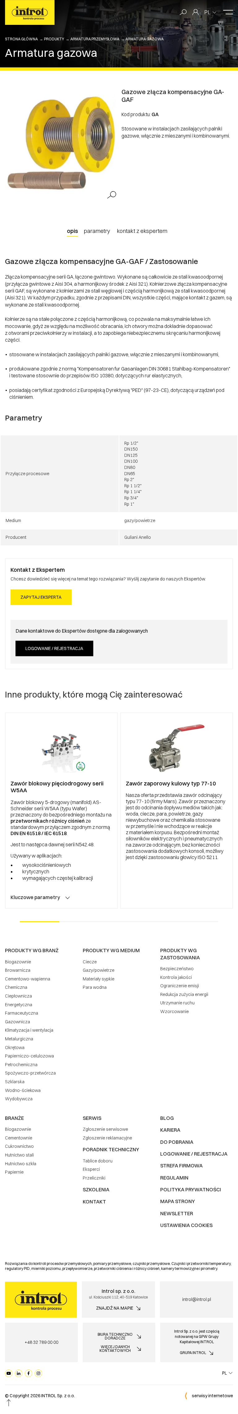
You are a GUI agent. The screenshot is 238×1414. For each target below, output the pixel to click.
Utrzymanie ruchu (177, 1003)
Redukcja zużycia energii (184, 994)
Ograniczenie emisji (179, 986)
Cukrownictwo (19, 1146)
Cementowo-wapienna (27, 979)
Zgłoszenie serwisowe (105, 1129)
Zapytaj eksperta (41, 597)
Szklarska (14, 1081)
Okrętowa (14, 1047)
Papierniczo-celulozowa (29, 1056)
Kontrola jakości (176, 977)
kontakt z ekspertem (142, 230)
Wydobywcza (19, 1099)
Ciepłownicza (18, 996)
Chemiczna (16, 987)
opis (72, 230)
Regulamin (174, 1178)
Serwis (92, 1118)
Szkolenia (96, 1189)
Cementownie (18, 1138)
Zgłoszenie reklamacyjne (107, 1138)
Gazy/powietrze (98, 970)
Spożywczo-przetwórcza (30, 1073)
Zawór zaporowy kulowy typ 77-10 (171, 783)
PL (207, 12)
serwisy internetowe (212, 1395)
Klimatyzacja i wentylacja (29, 1030)
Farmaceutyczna (21, 1013)
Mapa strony (177, 1201)
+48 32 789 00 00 (41, 1342)
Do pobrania (176, 1142)
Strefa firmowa (181, 1165)
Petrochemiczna (21, 1064)
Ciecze (90, 962)
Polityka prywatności (190, 1189)
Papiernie (14, 1172)
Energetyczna (18, 1004)
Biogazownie (18, 962)
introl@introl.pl (196, 1299)
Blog (167, 1118)
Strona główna (21, 39)
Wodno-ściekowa (23, 1090)
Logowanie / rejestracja (54, 648)
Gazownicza (17, 1022)
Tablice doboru (97, 1161)
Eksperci (91, 1169)
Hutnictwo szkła (20, 1163)
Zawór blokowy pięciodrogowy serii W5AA (57, 787)
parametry (97, 230)
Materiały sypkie (98, 979)
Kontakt (94, 1201)
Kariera (170, 1130)
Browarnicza (17, 970)
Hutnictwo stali (19, 1155)
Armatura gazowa (145, 39)
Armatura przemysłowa (94, 39)
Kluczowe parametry (35, 897)
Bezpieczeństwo (177, 968)
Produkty (54, 39)
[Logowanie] (195, 12)
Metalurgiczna (19, 1039)
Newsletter (176, 1213)
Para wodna (95, 987)
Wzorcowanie (174, 1011)
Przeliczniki (94, 1178)
